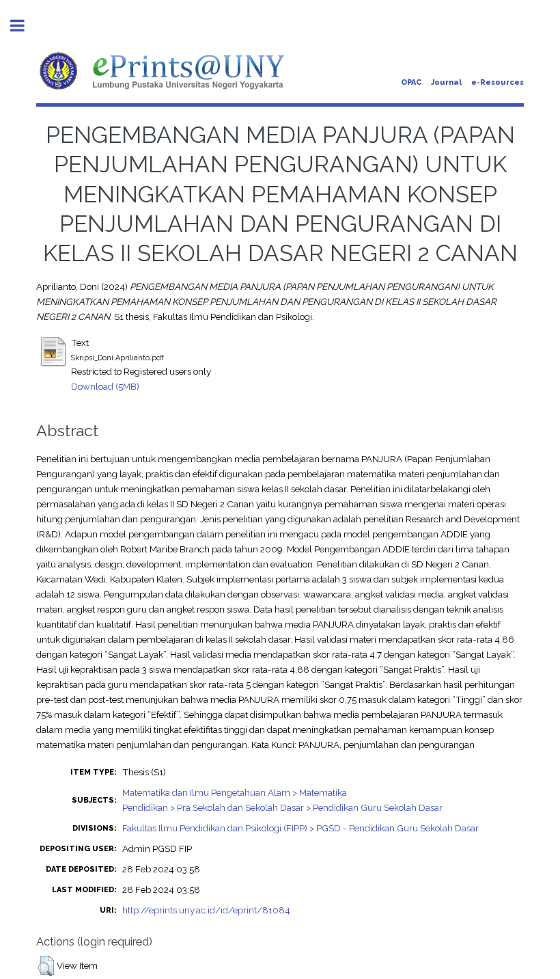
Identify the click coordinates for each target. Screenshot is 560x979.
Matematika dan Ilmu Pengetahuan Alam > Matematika (234, 792)
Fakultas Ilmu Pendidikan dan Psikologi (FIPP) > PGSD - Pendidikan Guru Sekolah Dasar (300, 827)
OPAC (411, 82)
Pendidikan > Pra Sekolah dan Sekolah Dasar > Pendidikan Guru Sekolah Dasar (282, 807)
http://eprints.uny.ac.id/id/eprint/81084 (206, 909)
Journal (446, 82)
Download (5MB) (105, 386)
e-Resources (497, 82)
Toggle (24, 25)
